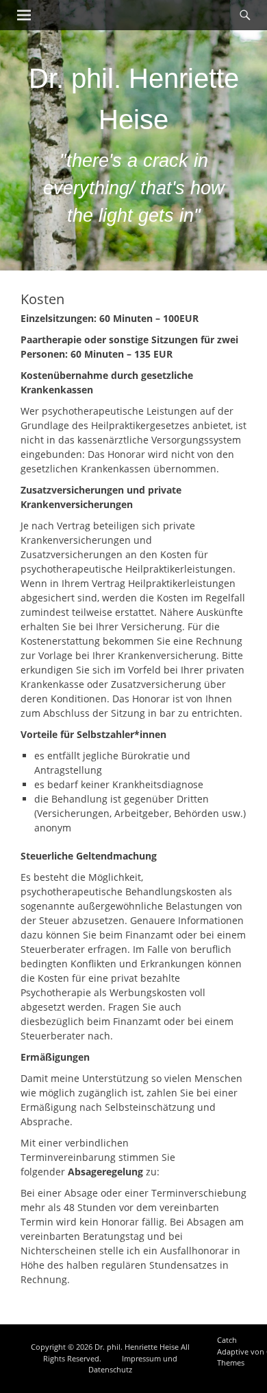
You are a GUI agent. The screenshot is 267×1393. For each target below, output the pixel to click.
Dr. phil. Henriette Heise (136, 1347)
